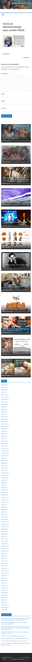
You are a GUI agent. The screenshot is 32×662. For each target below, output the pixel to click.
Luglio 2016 (4, 597)
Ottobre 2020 (4, 524)
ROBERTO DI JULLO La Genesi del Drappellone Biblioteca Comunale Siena (15, 372)
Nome (3, 94)
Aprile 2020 (4, 536)
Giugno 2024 (4, 433)
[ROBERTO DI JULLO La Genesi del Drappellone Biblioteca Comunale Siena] (16, 367)
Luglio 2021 (4, 504)
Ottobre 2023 (4, 453)
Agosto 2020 (4, 529)
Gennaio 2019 (4, 565)
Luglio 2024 (4, 431)
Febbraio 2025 (4, 419)
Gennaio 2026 (4, 397)
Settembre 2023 (5, 455)
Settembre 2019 (5, 551)
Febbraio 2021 (4, 514)
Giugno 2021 (4, 507)
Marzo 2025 (4, 416)
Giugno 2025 (4, 409)
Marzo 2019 (4, 561)
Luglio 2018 (4, 575)
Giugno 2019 (4, 556)
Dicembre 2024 (5, 424)
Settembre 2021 (5, 502)
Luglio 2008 (4, 609)
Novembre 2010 (5, 607)
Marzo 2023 (4, 465)
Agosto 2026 (4, 385)
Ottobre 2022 (4, 477)
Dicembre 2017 (5, 590)
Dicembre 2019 (5, 543)
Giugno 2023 (4, 460)
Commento (4, 73)
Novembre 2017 (5, 592)
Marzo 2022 (4, 487)
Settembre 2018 (5, 573)
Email (2, 101)
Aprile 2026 (4, 392)
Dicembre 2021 (5, 495)
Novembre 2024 (5, 426)
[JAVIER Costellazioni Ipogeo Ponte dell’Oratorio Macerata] (16, 239)
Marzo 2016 (4, 600)
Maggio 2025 (4, 411)
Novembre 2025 (5, 399)
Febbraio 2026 (4, 394)
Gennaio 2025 (4, 421)
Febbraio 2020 (4, 539)
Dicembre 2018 (5, 568)
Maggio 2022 (4, 482)
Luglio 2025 (4, 407)
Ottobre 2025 (4, 402)
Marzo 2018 (4, 583)
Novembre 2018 (5, 570)
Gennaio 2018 (4, 587)
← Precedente (5, 54)
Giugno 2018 (4, 578)
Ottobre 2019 (4, 548)
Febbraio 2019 (4, 563)
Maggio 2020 (4, 534)
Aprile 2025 (4, 414)
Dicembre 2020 (5, 519)
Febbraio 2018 (4, 585)
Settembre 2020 (5, 526)
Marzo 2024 (4, 441)
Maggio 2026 (4, 389)
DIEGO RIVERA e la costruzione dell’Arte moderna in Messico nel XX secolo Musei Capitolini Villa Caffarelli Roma (13, 137)
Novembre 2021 (5, 497)
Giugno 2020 (4, 531)
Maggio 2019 (4, 558)
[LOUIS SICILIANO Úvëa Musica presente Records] (16, 217)
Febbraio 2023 (4, 468)
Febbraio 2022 (4, 490)
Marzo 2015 (4, 602)
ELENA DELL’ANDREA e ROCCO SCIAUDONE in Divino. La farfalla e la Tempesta (15, 201)
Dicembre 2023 (5, 448)
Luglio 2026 (4, 387)
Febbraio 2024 (4, 443)
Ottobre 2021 (4, 499)
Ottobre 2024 (4, 429)
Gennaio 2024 (4, 446)
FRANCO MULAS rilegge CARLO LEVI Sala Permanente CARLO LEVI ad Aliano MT (13, 159)
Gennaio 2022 (4, 492)
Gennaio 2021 (4, 517)
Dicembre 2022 (5, 473)
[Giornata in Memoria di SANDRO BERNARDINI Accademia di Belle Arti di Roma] (16, 282)
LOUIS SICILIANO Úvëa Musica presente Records (13, 223)
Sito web (3, 108)
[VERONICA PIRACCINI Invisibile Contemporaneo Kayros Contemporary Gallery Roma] (16, 324)
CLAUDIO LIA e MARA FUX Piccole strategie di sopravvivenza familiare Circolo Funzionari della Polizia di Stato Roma (15, 350)
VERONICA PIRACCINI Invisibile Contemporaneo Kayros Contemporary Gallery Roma (15, 329)
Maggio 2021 (4, 509)
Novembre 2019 (5, 546)
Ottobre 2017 (4, 595)
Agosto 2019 (4, 553)
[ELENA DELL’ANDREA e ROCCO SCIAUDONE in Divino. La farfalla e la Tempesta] (16, 196)
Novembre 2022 (5, 475)
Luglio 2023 (4, 458)
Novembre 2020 (5, 521)
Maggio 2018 (4, 580)
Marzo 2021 (4, 512)
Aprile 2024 (4, 438)
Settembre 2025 (5, 404)
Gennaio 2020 (4, 541)
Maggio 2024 (4, 436)
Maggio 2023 (4, 463)
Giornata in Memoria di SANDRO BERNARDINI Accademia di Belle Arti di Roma (15, 287)
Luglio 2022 (4, 480)
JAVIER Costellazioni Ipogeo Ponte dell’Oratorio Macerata (15, 244)
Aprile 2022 (4, 485)
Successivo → (27, 57)
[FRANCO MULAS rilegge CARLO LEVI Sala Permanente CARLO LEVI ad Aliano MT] (16, 153)
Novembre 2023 (5, 451)
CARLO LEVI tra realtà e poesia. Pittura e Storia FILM (15, 265)
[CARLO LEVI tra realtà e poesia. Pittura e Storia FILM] (16, 260)
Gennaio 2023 (4, 470)
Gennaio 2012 (4, 605)
